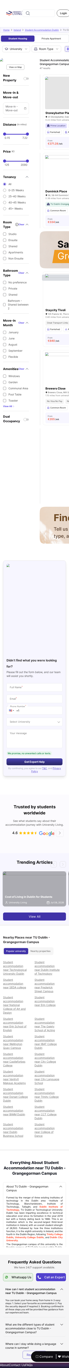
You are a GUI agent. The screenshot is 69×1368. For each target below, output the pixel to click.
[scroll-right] (60, 833)
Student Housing (17, 38)
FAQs (29, 1365)
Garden (13, 382)
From (55, 142)
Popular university (16, 951)
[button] (11, 710)
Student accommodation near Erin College (45, 1001)
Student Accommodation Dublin (42, 29)
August (12, 344)
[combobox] (39, 13)
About (4, 1365)
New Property (9, 78)
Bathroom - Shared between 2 (18, 304)
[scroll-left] (50, 833)
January (13, 332)
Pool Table (14, 394)
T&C (44, 768)
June (11, 338)
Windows (14, 376)
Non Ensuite (15, 258)
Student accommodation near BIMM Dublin (14, 1110)
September (15, 350)
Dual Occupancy (11, 419)
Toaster (13, 400)
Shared (12, 246)
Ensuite (12, 240)
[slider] (4, 134)
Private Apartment (51, 38)
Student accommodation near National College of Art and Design (14, 1005)
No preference (17, 282)
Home (6, 29)
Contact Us (17, 1365)
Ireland (17, 29)
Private (12, 288)
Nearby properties (40, 951)
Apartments (15, 252)
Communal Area (18, 388)
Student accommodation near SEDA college (14, 983)
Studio (12, 234)
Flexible (13, 356)
